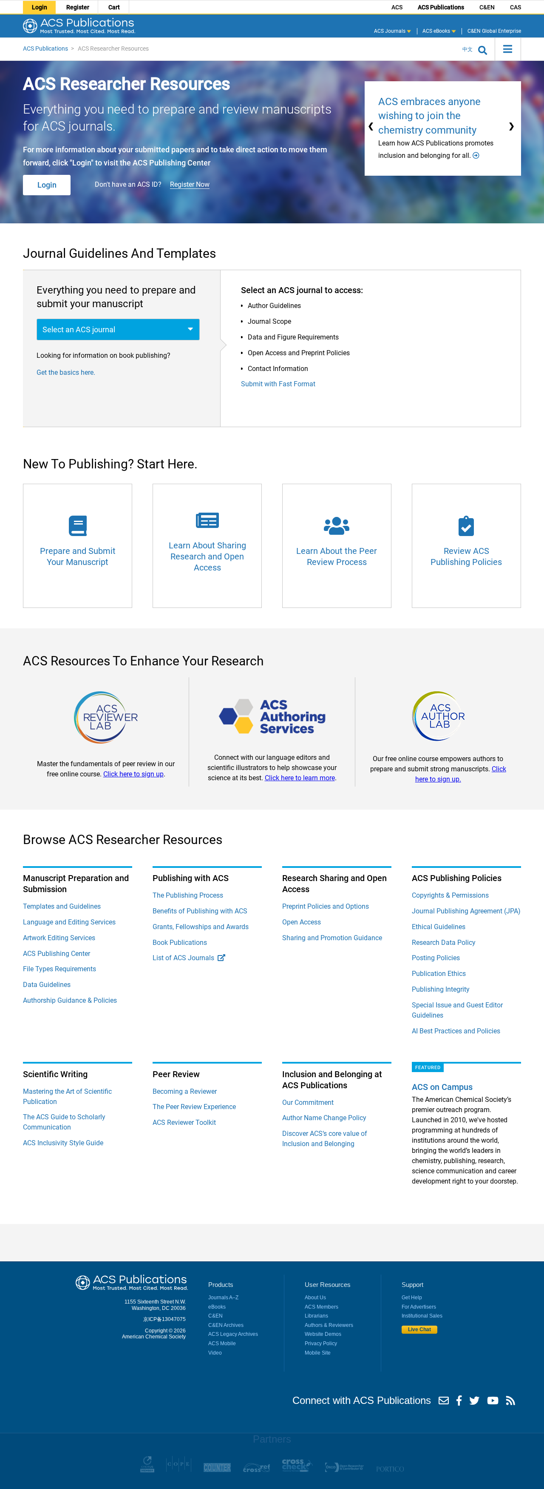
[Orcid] (344, 1471)
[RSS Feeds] (510, 1403)
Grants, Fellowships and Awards (201, 927)
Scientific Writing (55, 1074)
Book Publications (180, 942)
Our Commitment (308, 1102)
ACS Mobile (222, 1343)
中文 (467, 49)
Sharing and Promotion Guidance (332, 938)
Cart (114, 7)
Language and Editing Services (69, 922)
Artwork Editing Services (59, 938)
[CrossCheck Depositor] (297, 1471)
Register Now (190, 184)
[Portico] (390, 1471)
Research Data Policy (444, 942)
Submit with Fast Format (278, 384)
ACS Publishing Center (56, 954)
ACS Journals (390, 31)
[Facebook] (459, 1403)
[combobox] (118, 329)
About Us (315, 1298)
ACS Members (321, 1307)
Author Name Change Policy (324, 1118)
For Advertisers (419, 1307)
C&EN (487, 7)
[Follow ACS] (444, 1403)
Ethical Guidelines (438, 927)
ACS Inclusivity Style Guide (63, 1143)
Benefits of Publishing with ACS (200, 911)
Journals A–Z (223, 1298)
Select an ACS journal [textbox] (78, 329)
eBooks (217, 1307)
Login (39, 7)
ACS (396, 7)
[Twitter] (474, 1403)
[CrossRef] (256, 1471)
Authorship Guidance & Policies (70, 1000)
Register (77, 7)
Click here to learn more (300, 778)
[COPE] (179, 1471)
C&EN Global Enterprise (494, 31)
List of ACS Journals (185, 958)
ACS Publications (441, 7)
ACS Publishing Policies (457, 878)
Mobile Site (318, 1353)
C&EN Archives (226, 1325)
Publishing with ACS (191, 878)
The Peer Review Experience (194, 1107)
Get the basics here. (66, 372)
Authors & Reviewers (329, 1325)
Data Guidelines (47, 985)
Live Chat (419, 1330)
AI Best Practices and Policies (456, 1031)
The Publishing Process (188, 895)
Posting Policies (436, 958)
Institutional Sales (422, 1316)
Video (215, 1353)
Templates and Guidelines (62, 906)
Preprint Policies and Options (325, 906)
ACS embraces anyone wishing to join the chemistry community (429, 116)
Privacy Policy (321, 1343)
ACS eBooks (436, 31)
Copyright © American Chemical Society (154, 1334)
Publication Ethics (439, 974)
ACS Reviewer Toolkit (184, 1122)
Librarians (316, 1316)
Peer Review (176, 1074)
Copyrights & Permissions (450, 895)
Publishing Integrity (441, 989)
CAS (515, 7)
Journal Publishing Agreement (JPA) (466, 911)
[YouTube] (493, 1403)
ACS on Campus (442, 1087)
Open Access (301, 922)
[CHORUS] (147, 1471)
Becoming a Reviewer (185, 1091)
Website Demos (323, 1334)
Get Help (412, 1298)
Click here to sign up (133, 774)
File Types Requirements (59, 969)
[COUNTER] (217, 1471)
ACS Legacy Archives (233, 1334)
